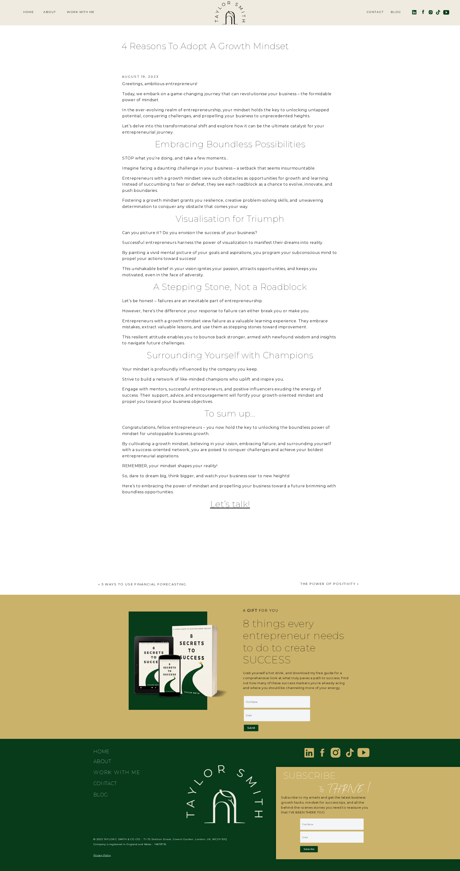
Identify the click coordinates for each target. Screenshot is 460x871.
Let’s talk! (230, 504)
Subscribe (309, 849)
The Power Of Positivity (328, 584)
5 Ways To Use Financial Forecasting (144, 584)
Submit (251, 727)
